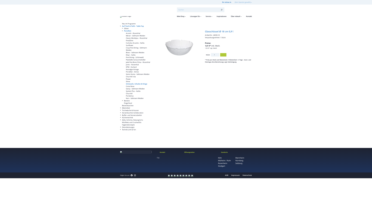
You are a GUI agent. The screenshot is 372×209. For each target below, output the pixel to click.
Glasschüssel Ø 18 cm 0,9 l (219, 31)
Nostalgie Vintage (132, 69)
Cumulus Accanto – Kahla (135, 43)
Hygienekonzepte (128, 125)
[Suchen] (221, 9)
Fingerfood (128, 103)
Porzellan (127, 31)
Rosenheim (222, 163)
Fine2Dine (129, 40)
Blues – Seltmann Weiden (135, 52)
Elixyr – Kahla (130, 55)
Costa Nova (130, 86)
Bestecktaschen (127, 105)
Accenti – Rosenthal (133, 33)
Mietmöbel (126, 108)
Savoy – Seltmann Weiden (135, 89)
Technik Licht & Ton (129, 130)
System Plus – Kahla (133, 91)
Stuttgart (221, 166)
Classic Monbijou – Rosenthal (136, 38)
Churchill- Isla (131, 77)
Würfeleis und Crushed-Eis (131, 122)
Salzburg (238, 163)
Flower (128, 79)
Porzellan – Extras (132, 72)
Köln (220, 158)
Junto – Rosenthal (132, 65)
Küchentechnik (127, 117)
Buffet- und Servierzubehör (132, 115)
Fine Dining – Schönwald (135, 57)
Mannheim (239, 158)
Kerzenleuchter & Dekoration (132, 113)
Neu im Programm (129, 24)
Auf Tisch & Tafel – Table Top (133, 26)
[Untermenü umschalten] (120, 26)
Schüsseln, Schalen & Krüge (136, 84)
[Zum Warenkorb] (246, 9)
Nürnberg (239, 160)
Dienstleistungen (128, 127)
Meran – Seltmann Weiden (135, 36)
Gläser (126, 28)
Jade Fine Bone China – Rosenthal (138, 62)
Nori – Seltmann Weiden (135, 98)
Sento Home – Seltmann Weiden (137, 74)
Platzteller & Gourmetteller (136, 60)
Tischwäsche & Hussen (130, 110)
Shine (128, 81)
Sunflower (129, 45)
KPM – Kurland (131, 67)
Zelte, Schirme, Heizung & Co (132, 120)
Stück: (208, 55)
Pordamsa (129, 96)
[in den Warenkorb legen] (223, 55)
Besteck (127, 101)
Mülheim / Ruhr (224, 160)
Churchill (129, 94)
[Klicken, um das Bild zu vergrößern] (178, 46)
